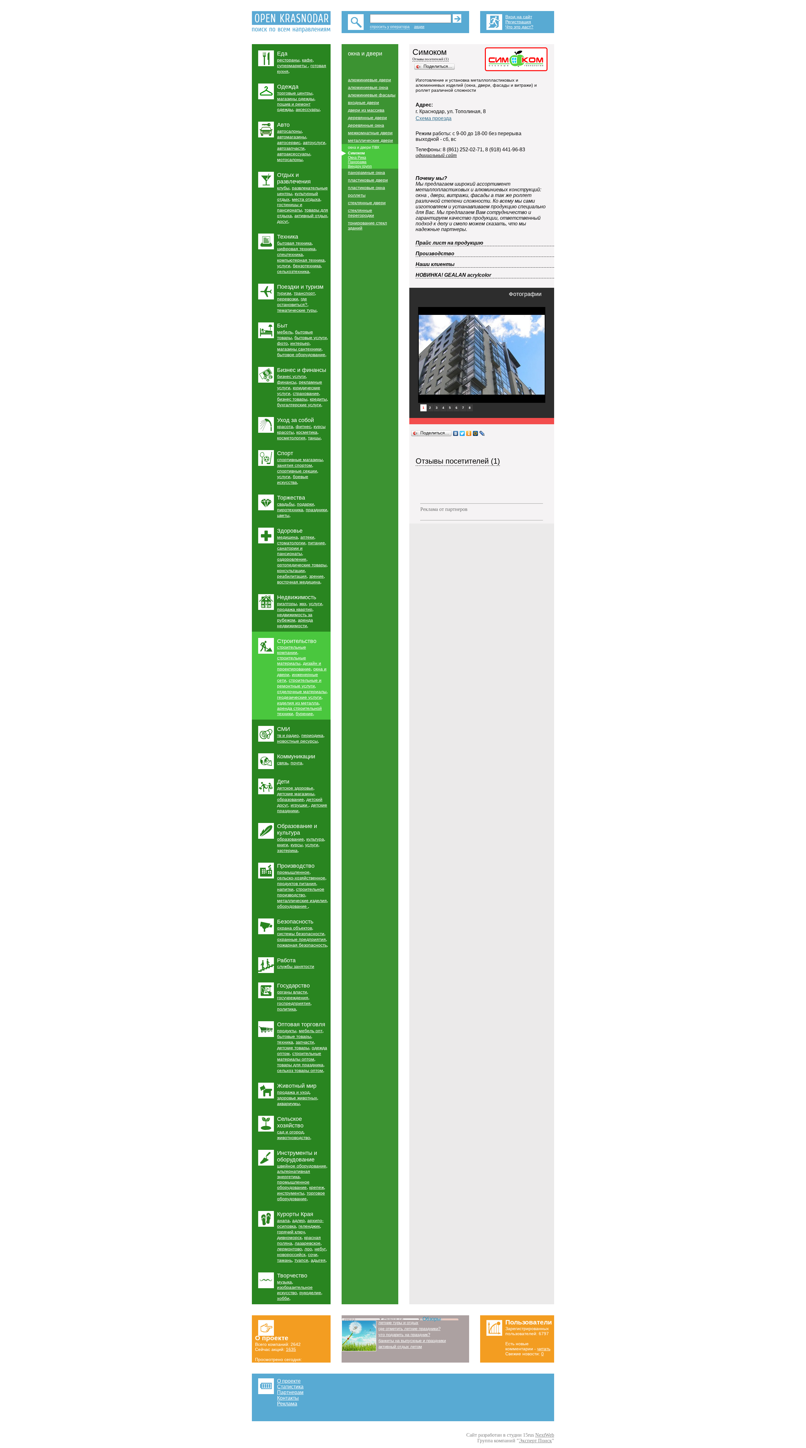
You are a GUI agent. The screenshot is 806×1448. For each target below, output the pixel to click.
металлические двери (370, 140)
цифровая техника (296, 248)
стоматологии (291, 542)
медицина (287, 537)
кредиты (318, 399)
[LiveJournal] (482, 433)
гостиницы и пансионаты (289, 207)
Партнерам (290, 1392)
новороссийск (291, 1254)
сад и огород (290, 1131)
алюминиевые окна (368, 87)
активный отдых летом (400, 1346)
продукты (286, 1030)
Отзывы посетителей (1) (430, 59)
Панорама (357, 162)
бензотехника (307, 265)
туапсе (301, 1260)
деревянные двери (367, 117)
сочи (312, 1254)
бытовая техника (294, 243)
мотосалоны (290, 159)
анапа (283, 1220)
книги (282, 844)
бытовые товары (294, 1036)
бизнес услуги (291, 376)
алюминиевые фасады (371, 94)
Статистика (290, 1386)
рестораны (288, 59)
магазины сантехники (299, 348)
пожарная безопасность (302, 944)
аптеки (307, 537)
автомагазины (291, 136)
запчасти (305, 1042)
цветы (283, 515)
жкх (302, 603)
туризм (284, 293)
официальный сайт (436, 155)
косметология (291, 437)
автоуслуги (314, 142)
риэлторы (287, 603)
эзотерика (287, 850)
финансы (286, 382)
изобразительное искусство (295, 1290)
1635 (291, 1349)
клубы (283, 187)
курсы (297, 844)
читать (543, 1348)
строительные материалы (291, 660)
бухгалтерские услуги (299, 404)
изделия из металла (298, 702)
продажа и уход (293, 1092)
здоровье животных (297, 1097)
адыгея (318, 1260)
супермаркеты (292, 65)
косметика (306, 432)
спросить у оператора (390, 27)
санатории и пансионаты (290, 551)
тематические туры (296, 310)
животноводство (293, 1137)
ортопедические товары (301, 564)
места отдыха (306, 199)
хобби (283, 1298)
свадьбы (285, 504)
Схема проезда (433, 118)
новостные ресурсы (297, 741)
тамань (284, 1260)
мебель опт (310, 1030)
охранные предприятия (301, 939)
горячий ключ (291, 1231)
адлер (298, 1220)
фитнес (303, 426)
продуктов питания (296, 883)
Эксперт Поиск (535, 1440)
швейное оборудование (301, 1165)
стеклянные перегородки (361, 213)
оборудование (292, 906)
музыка (284, 1281)
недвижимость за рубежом (294, 617)
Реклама (287, 1403)
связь (282, 762)
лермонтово (289, 1248)
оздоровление (291, 559)
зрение (316, 576)
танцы (314, 437)
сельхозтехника (293, 271)
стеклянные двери (367, 202)
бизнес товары (292, 399)
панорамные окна (366, 172)
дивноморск (289, 1237)
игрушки (300, 805)
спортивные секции (297, 470)
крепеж (316, 1187)
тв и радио (288, 735)
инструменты (290, 1193)
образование (290, 799)
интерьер (299, 343)
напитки (285, 889)
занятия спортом (294, 465)
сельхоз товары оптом (300, 1070)
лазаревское (308, 1243)
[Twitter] (462, 433)
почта (296, 762)
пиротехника (290, 509)
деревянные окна (366, 125)
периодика (312, 735)
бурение (304, 713)
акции (419, 27)
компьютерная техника (301, 260)
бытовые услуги (310, 337)
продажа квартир (294, 609)
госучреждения (292, 997)
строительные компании (291, 650)
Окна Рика (357, 157)
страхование (306, 393)
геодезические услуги (299, 697)
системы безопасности (300, 933)
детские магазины (295, 793)
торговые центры (294, 93)
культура (315, 839)
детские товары (293, 1047)
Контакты (288, 1398)
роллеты (357, 195)
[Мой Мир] (475, 433)
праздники (316, 509)
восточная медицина (298, 581)
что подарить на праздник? (404, 1334)
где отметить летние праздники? (409, 1328)
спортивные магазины (300, 459)
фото (282, 343)
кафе (307, 59)
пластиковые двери (368, 179)
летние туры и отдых (398, 1322)
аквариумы (288, 1103)
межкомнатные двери (370, 132)
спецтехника (290, 254)
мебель (284, 331)
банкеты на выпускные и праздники (412, 1340)
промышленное (293, 872)
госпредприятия (293, 1003)
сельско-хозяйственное (301, 877)
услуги (283, 265)
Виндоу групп (360, 166)
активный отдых (310, 215)
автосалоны (289, 131)
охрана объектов (294, 927)
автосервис (288, 142)
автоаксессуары (293, 153)
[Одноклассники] (469, 433)
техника (285, 1042)
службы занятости (295, 966)
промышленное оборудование (293, 1184)
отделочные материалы (301, 691)
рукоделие (310, 1292)
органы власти (292, 991)
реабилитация (292, 576)
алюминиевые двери (369, 79)
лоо (308, 1248)
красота (285, 426)
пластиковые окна (366, 187)
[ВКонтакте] (455, 433)
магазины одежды (295, 98)
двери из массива (366, 110)
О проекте (289, 1381)
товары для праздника (300, 1064)
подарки (305, 504)
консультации (291, 570)
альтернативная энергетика (293, 1174)
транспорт (304, 293)
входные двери (363, 102)
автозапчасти (290, 148)
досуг (282, 221)
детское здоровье (295, 788)
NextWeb (544, 1435)
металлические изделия (302, 900)
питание (316, 542)
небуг (320, 1248)
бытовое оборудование (301, 354)
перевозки (287, 298)
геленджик (309, 1226)
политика (286, 1008)
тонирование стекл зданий (367, 225)
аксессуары (308, 109)
